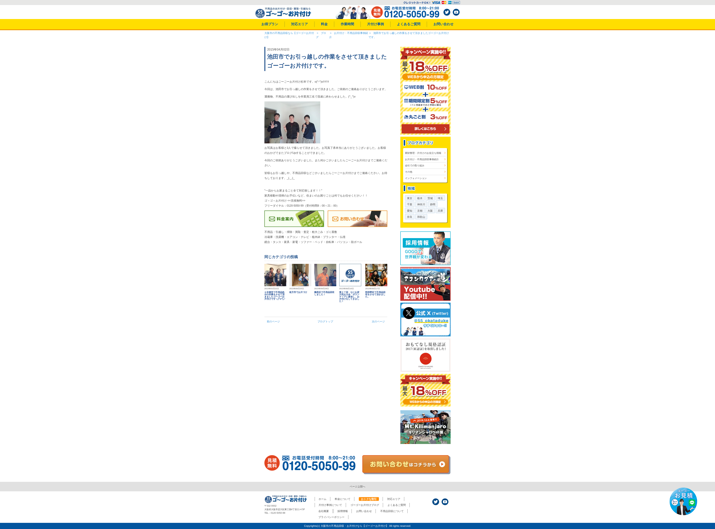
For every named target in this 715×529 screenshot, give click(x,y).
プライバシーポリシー (331, 517)
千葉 (409, 204)
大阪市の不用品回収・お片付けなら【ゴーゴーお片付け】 (354, 525)
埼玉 (440, 198)
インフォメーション (416, 178)
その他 (408, 171)
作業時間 (347, 24)
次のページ (378, 321)
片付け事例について (330, 504)
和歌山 (421, 216)
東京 (409, 198)
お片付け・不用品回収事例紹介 (422, 159)
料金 (324, 24)
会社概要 (323, 511)
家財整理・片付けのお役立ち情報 (423, 153)
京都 (419, 210)
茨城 (430, 198)
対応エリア (299, 24)
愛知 (409, 210)
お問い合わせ (443, 24)
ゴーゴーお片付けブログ (364, 504)
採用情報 (342, 511)
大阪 (430, 210)
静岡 (432, 204)
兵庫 (440, 210)
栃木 (419, 198)
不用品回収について (392, 511)
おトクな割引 (369, 498)
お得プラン (269, 24)
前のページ (273, 321)
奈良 (409, 216)
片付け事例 (375, 24)
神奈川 (421, 204)
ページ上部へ (357, 486)
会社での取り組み (414, 165)
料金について (342, 498)
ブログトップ (325, 321)
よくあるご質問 (408, 24)
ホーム (322, 498)
